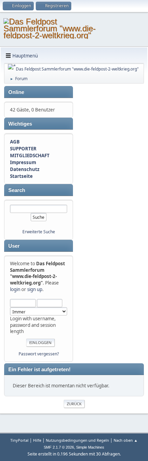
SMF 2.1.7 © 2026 (59, 447)
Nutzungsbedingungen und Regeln (77, 440)
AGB (15, 142)
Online (16, 92)
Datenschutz (25, 169)
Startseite (21, 176)
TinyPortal (19, 440)
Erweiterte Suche (38, 232)
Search (16, 190)
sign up (34, 289)
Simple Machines (90, 447)
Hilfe (37, 440)
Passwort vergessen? (39, 354)
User (14, 246)
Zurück (74, 403)
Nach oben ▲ (126, 440)
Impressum (23, 162)
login (15, 289)
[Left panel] (12, 67)
